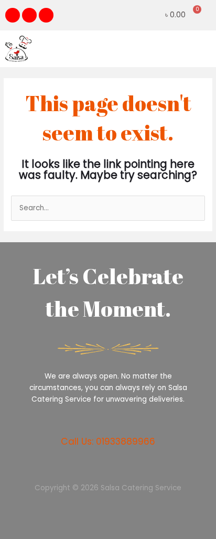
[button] (202, 48)
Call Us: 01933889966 (108, 441)
